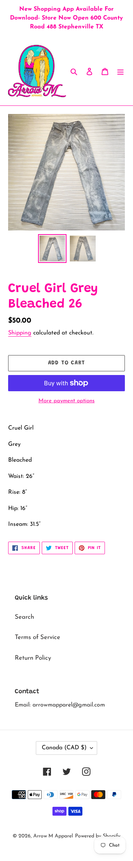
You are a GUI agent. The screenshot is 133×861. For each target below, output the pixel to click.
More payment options (66, 401)
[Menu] (120, 71)
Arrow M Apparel (53, 836)
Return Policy (33, 658)
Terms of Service (37, 637)
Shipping (19, 333)
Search (24, 617)
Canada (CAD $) (64, 748)
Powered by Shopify (97, 836)
